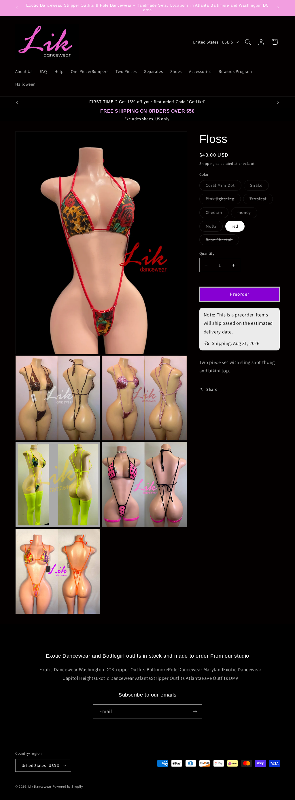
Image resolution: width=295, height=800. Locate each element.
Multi (214, 227)
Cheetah (217, 213)
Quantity (206, 253)
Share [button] (211, 389)
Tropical (261, 200)
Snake (259, 186)
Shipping (207, 163)
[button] (247, 41)
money (247, 213)
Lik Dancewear (40, 786)
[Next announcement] (278, 8)
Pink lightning (223, 200)
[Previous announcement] (17, 8)
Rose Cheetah (222, 241)
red (235, 226)
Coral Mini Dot (223, 186)
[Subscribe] (195, 711)
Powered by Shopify (68, 786)
